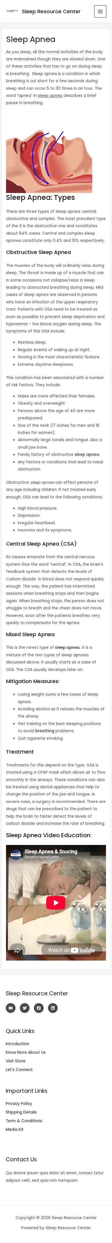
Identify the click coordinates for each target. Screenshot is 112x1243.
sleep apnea (87, 454)
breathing (44, 731)
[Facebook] (39, 1008)
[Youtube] (11, 1008)
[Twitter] (25, 1008)
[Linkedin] (53, 1008)
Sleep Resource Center (51, 11)
